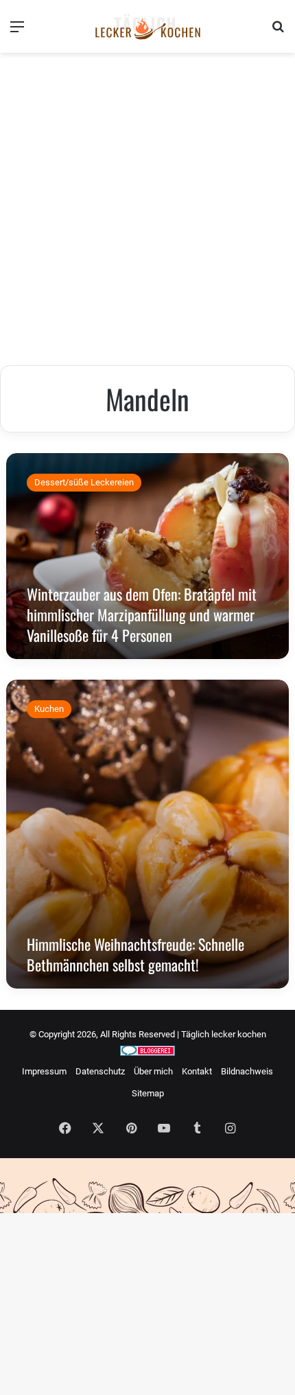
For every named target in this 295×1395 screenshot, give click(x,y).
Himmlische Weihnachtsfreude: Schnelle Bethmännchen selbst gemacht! (135, 954)
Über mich (153, 1071)
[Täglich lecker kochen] (147, 26)
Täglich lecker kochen (223, 1034)
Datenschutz (100, 1071)
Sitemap (148, 1093)
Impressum (44, 1071)
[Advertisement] (147, 210)
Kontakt (197, 1071)
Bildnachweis (247, 1071)
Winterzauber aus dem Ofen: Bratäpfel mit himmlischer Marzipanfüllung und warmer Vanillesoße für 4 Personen (142, 614)
